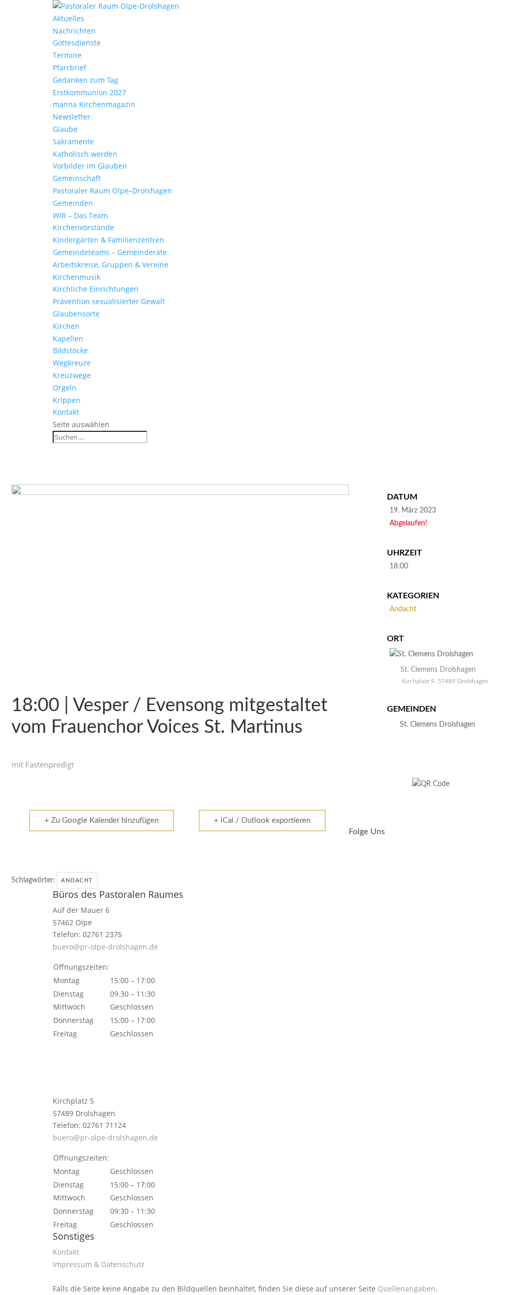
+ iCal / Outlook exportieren (262, 820)
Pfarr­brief (69, 67)
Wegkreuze (72, 363)
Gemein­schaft (77, 178)
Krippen (67, 400)
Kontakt (66, 412)
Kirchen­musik (76, 277)
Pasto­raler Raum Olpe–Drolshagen (112, 190)
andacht (77, 880)
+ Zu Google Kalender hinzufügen (101, 820)
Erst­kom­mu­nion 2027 (89, 92)
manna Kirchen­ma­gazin (94, 104)
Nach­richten (74, 31)
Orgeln (64, 388)
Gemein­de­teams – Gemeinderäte (110, 252)
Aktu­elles (68, 18)
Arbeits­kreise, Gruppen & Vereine (110, 264)
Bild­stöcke (70, 350)
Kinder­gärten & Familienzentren (108, 240)
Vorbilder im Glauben (90, 166)
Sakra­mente (73, 141)
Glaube (65, 129)
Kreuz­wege (72, 375)
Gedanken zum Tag (85, 80)
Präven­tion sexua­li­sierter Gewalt (109, 301)
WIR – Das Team (80, 215)
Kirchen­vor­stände (83, 227)
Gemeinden (73, 203)
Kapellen (68, 338)
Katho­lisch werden (85, 154)
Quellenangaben (406, 1288)
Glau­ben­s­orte (76, 314)
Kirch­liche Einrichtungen (95, 289)
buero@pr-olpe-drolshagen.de (105, 947)
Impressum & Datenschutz (99, 1264)
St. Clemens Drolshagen (437, 724)
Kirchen (66, 326)
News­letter (71, 117)
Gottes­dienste (77, 43)
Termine (67, 55)
